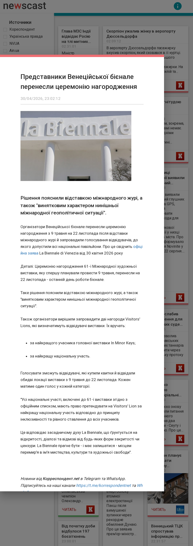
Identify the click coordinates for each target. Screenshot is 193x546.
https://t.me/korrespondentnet (103, 485)
